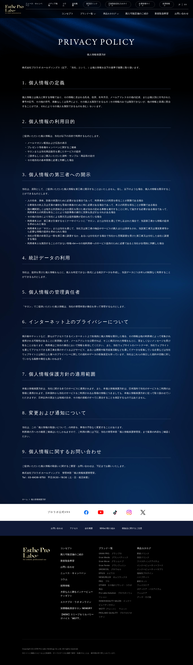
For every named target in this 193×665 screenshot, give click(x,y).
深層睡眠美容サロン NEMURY (76, 608)
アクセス (74, 528)
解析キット (142, 581)
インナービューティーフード (150, 565)
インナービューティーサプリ (150, 569)
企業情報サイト (144, 4)
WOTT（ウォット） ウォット (113, 609)
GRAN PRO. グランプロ (110, 553)
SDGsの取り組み (107, 528)
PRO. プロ (104, 581)
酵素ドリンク (143, 553)
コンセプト (67, 13)
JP (179, 4)
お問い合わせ (181, 13)
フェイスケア (143, 585)
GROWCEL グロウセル (110, 569)
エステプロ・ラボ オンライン (75, 601)
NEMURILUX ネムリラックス (113, 577)
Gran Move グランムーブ (111, 561)
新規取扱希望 (162, 13)
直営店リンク (91, 4)
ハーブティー (143, 577)
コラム (64, 4)
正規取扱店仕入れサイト (117, 4)
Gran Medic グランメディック (113, 557)
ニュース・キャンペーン (34, 4)
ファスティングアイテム (148, 561)
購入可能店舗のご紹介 (137, 13)
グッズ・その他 (144, 597)
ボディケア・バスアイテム (149, 589)
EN (185, 4)
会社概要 (75, 4)
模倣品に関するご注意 (132, 528)
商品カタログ (109, 14)
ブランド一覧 (86, 14)
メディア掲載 (53, 4)
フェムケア (142, 593)
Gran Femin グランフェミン (112, 565)
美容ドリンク (143, 557)
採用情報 (166, 4)
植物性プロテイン (145, 573)
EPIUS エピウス (107, 573)
